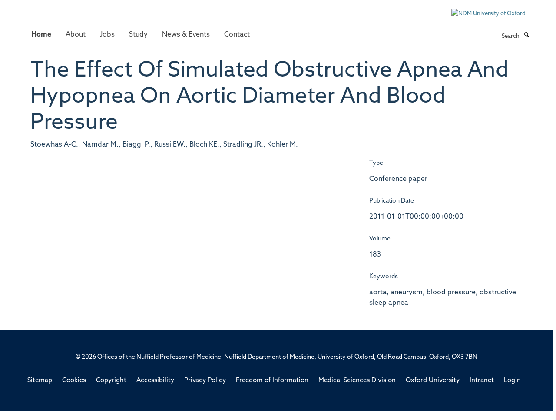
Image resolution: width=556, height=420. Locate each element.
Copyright (111, 380)
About (76, 34)
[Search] (526, 35)
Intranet (482, 380)
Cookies (74, 380)
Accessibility (155, 380)
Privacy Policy (205, 380)
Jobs (107, 34)
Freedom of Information (272, 380)
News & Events (186, 34)
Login (512, 380)
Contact (237, 34)
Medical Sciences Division (357, 380)
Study (138, 34)
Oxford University (433, 380)
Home (41, 34)
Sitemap (39, 380)
